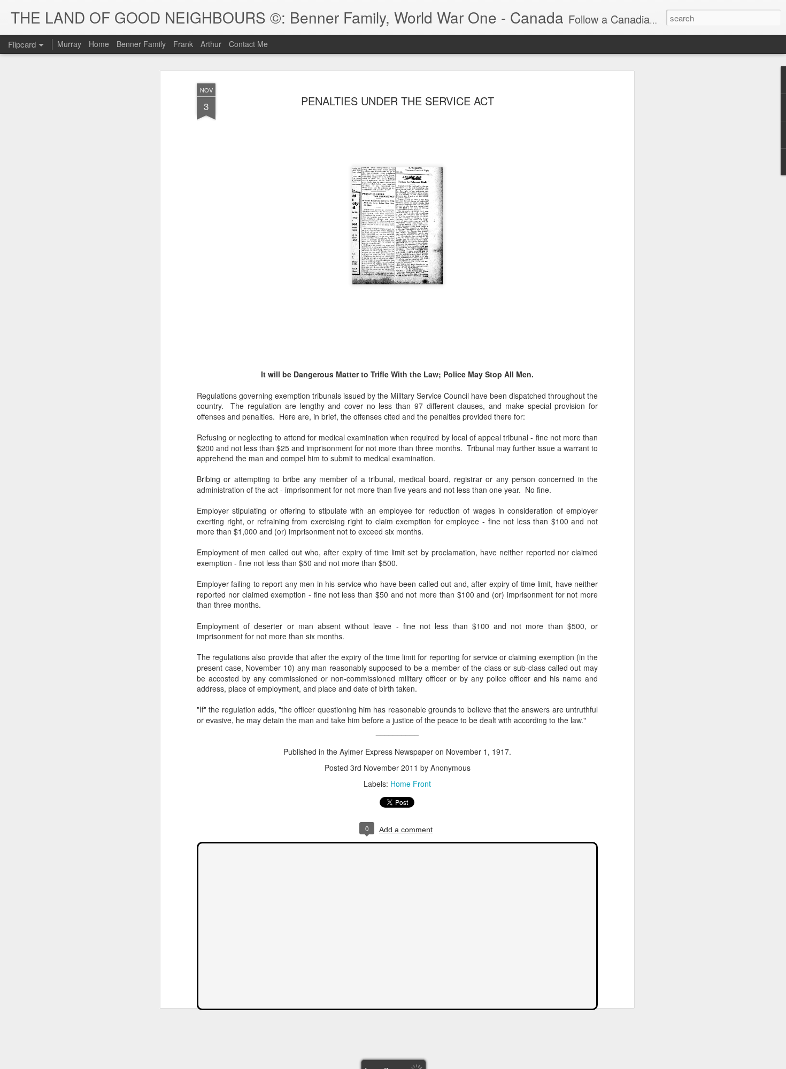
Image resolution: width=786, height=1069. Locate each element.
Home (99, 43)
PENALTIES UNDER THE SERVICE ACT (397, 101)
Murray (69, 43)
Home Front (410, 783)
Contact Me (248, 43)
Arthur (211, 43)
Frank (183, 43)
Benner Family (141, 43)
